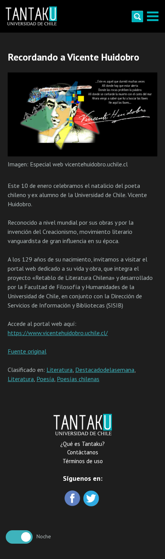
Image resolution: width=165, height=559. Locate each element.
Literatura (59, 369)
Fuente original (27, 351)
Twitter (92, 499)
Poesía (45, 379)
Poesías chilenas (78, 379)
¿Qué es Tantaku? (82, 443)
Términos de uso (83, 461)
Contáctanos (82, 452)
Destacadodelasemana (104, 369)
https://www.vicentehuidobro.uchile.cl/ (58, 333)
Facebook (73, 499)
